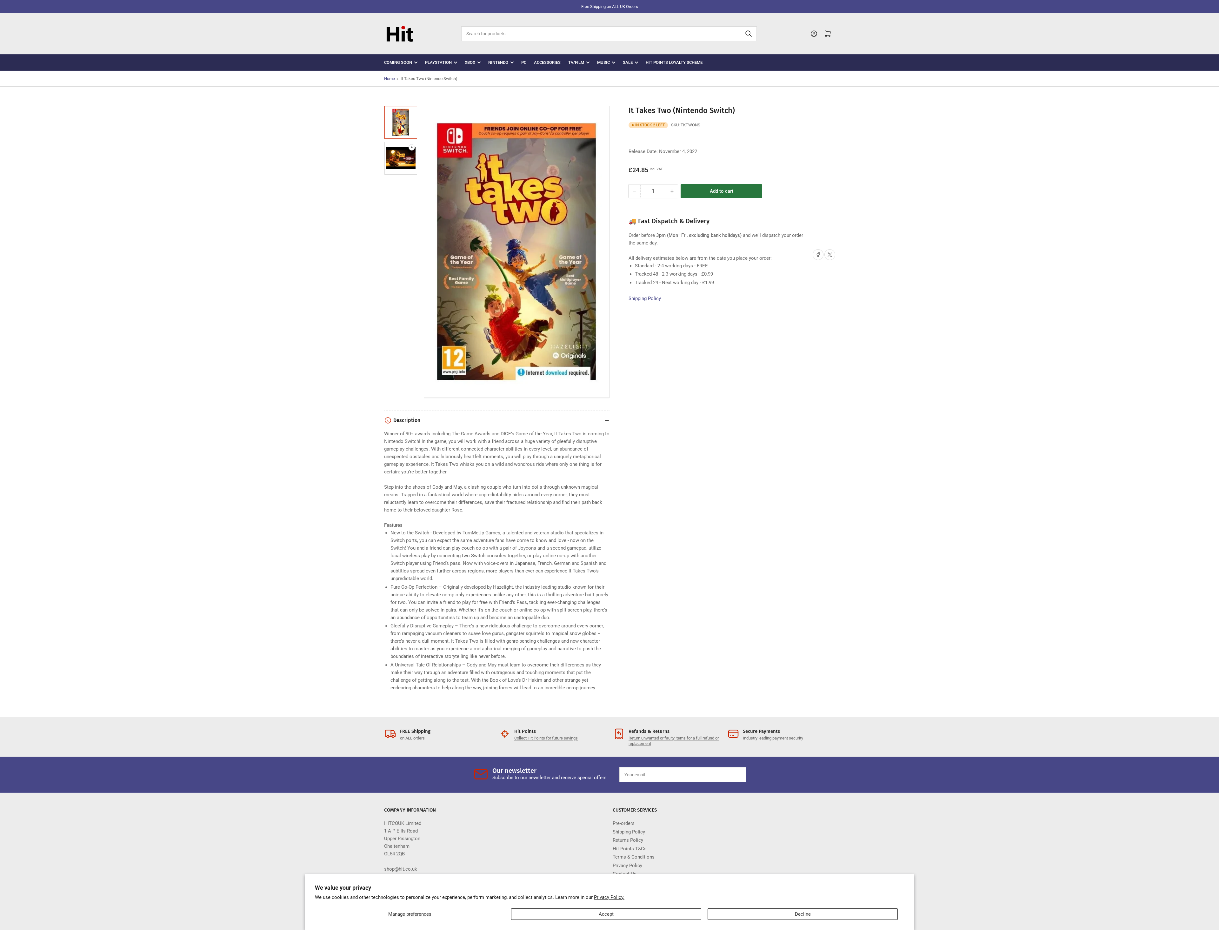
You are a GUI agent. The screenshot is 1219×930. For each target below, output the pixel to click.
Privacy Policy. (609, 897)
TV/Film (576, 62)
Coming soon (398, 62)
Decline (803, 914)
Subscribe (726, 775)
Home (389, 78)
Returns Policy (628, 840)
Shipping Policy (645, 298)
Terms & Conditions (634, 857)
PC (523, 62)
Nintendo (498, 62)
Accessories (547, 62)
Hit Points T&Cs (630, 849)
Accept (606, 914)
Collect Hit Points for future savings (546, 738)
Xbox (470, 62)
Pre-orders (624, 823)
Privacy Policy (627, 865)
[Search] (749, 34)
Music (603, 62)
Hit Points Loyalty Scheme (674, 62)
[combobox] (608, 33)
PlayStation (438, 62)
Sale (628, 62)
